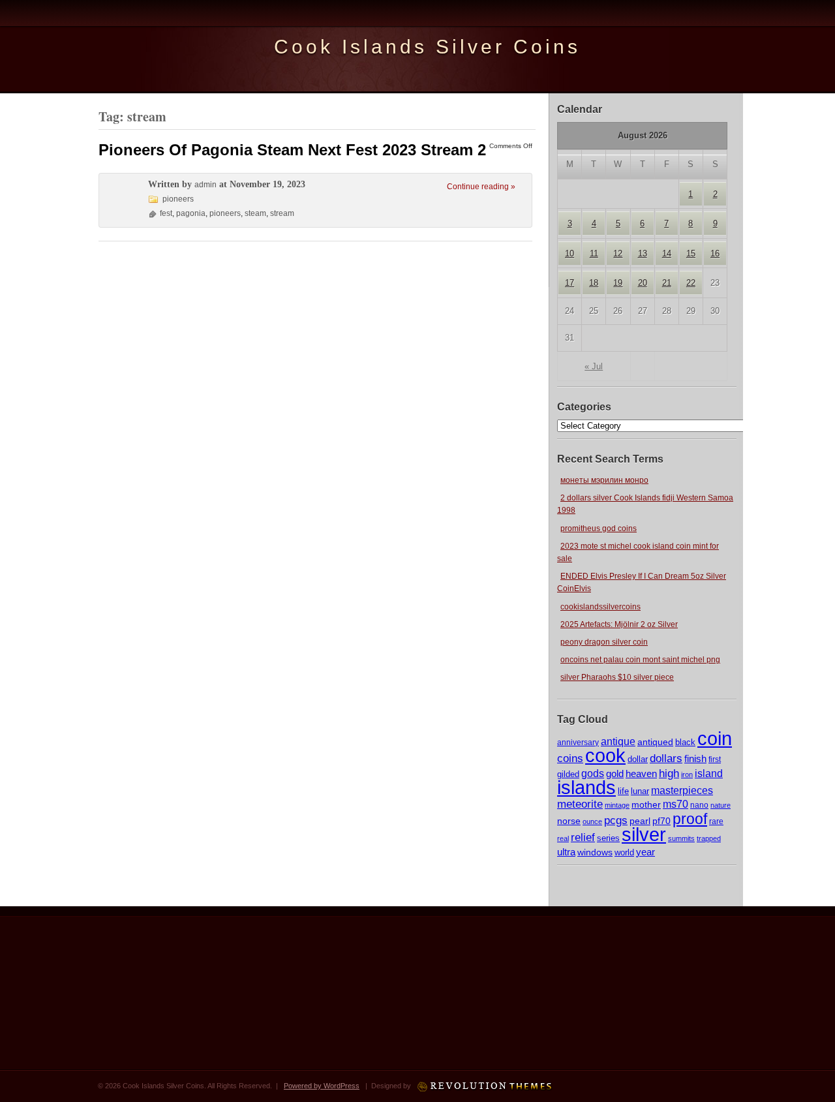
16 (715, 253)
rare (716, 821)
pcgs (616, 820)
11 (594, 253)
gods (592, 773)
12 (617, 253)
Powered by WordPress (321, 1086)
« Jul (593, 366)
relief (583, 837)
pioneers (178, 199)
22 (690, 283)
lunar (640, 791)
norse (569, 821)
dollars (666, 758)
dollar (638, 759)
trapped (709, 838)
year (645, 851)
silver (644, 834)
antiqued (655, 742)
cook (605, 755)
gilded (568, 774)
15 (690, 253)
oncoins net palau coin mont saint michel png (640, 659)
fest (166, 213)
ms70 (675, 804)
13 (642, 253)
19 (617, 283)
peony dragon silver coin (604, 642)
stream (282, 213)
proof (690, 818)
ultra (566, 852)
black (685, 742)
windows (595, 852)
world (624, 852)
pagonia (190, 213)
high (669, 773)
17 (569, 283)
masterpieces (682, 790)
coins (570, 758)
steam (255, 213)
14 (666, 253)
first (714, 759)
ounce (592, 821)
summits (681, 838)
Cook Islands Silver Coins (427, 46)
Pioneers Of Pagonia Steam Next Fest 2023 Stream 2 (292, 150)
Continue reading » (481, 186)
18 (593, 283)
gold (615, 774)
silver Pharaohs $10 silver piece (617, 677)
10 (569, 253)
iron (687, 774)
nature (720, 805)
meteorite (580, 804)
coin (714, 738)
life (623, 791)
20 (642, 283)
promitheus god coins (598, 528)
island (709, 773)
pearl (640, 821)
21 (666, 283)
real (563, 838)
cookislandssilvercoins (600, 606)
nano (699, 805)
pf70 (661, 821)
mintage (617, 805)
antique (618, 741)
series (608, 838)
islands (586, 787)
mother (646, 804)
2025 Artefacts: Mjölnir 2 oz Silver (619, 624)
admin (205, 184)
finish (695, 759)
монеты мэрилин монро (604, 480)
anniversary (578, 742)
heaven (641, 773)
